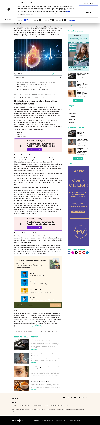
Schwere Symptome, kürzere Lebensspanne (33, 84)
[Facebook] (69, 252)
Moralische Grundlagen (24, 405)
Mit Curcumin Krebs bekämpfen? (40, 381)
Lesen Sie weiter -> (34, 349)
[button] (60, 77)
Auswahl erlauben (88, 7)
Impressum (37, 420)
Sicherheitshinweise (37, 405)
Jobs (66, 405)
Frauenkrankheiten (25, 94)
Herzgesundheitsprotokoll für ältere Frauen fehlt (34, 89)
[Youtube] (80, 252)
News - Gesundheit (50, 94)
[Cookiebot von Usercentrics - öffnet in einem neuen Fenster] (9, 20)
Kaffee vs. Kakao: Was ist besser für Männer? (43, 340)
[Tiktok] (76, 252)
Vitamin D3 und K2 (35, 290)
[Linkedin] (87, 252)
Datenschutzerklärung (47, 420)
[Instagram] (72, 252)
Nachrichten (41, 94)
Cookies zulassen (88, 3)
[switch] (39, 20)
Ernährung (72, 116)
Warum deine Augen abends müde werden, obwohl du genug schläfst (82, 92)
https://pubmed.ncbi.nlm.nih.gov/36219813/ (28, 326)
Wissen (71, 110)
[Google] (79, 397)
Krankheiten (34, 94)
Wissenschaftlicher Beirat (56, 405)
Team (46, 405)
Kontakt (14, 405)
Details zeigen (72, 20)
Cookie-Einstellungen (60, 420)
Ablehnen (88, 12)
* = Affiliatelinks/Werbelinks (74, 420)
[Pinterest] (83, 252)
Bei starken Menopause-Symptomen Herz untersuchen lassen (36, 82)
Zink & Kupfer (34, 298)
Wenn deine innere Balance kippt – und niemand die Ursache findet (82, 83)
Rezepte (71, 122)
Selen (32, 273)
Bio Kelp (32, 282)
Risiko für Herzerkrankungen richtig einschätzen (34, 87)
